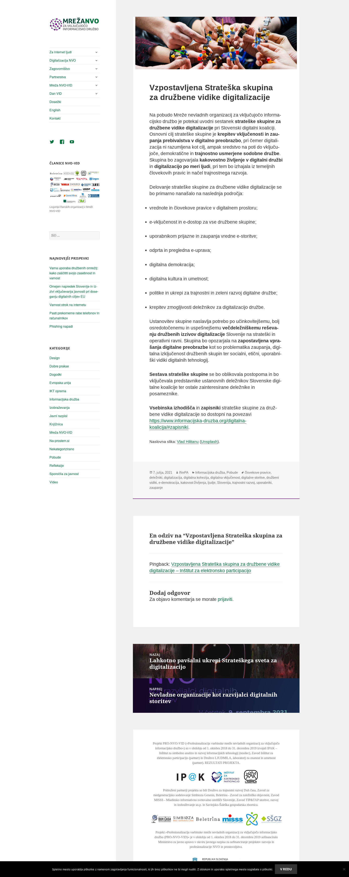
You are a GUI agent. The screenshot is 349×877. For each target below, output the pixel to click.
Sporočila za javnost (64, 473)
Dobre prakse (59, 366)
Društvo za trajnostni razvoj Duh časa (232, 790)
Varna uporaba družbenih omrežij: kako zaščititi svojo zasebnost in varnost (73, 273)
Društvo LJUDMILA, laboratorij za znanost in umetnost (239, 758)
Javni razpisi (58, 415)
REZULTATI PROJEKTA (222, 762)
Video (53, 482)
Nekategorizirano (61, 449)
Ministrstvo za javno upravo (176, 842)
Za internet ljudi (60, 52)
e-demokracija (169, 482)
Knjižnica (56, 424)
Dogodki (55, 374)
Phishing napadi (61, 326)
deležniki (155, 477)
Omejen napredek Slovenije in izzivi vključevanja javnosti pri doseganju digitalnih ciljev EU (73, 291)
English (54, 110)
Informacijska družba (64, 399)
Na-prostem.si (59, 440)
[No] (344, 869)
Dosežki (55, 101)
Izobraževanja (59, 407)
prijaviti (225, 599)
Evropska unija (60, 382)
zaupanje (156, 487)
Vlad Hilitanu (188, 442)
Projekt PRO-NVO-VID (168, 743)
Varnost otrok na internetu (67, 304)
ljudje (211, 482)
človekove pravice (258, 472)
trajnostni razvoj (243, 482)
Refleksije (56, 465)
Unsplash (209, 442)
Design (54, 357)
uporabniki (264, 482)
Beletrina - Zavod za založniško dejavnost (242, 795)
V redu (286, 869)
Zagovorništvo (59, 68)
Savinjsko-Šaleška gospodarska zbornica (232, 805)
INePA (183, 472)
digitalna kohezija (196, 477)
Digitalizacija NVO (62, 60)
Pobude (55, 457)
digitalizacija (173, 477)
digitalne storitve (253, 477)
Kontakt (54, 118)
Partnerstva (57, 77)
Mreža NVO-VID (60, 85)
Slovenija (224, 482)
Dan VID (55, 93)
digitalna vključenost (225, 477)
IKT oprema (57, 391)
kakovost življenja (193, 482)
